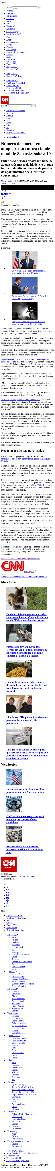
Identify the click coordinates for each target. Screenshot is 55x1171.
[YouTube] (7, 893)
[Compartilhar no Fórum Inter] (2, 203)
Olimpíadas (16, 1097)
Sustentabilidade (18, 1033)
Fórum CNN (11, 64)
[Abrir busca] (39, 7)
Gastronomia (17, 1146)
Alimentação (17, 1116)
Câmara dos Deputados (21, 979)
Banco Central (18, 1021)
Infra (8, 23)
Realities (15, 1075)
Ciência (9, 47)
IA (7, 127)
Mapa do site (11, 927)
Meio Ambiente (18, 998)
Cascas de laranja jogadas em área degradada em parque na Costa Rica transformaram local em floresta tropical (26, 686)
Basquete (15, 1099)
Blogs (8, 920)
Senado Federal (18, 981)
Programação (11, 73)
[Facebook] (7, 890)
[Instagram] (7, 895)
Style (8, 39)
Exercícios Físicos (19, 1119)
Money (9, 118)
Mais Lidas (8, 582)
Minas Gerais (17, 1008)
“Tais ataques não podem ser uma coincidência (20, 399)
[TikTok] (7, 903)
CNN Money (12, 31)
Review (9, 54)
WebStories (9, 764)
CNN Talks (11, 62)
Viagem (15, 1144)
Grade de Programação (16, 918)
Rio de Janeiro (18, 1006)
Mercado (15, 1016)
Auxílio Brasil (18, 1001)
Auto (8, 57)
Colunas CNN (12, 69)
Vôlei (14, 1102)
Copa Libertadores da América (25, 1094)
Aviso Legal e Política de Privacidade (22, 1153)
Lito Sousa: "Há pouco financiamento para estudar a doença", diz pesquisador (27, 720)
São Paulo (16, 1003)
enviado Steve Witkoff (34, 485)
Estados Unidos (18, 1043)
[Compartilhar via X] (4, 194)
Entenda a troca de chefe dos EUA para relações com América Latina (25, 791)
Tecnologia (11, 49)
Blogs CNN (11, 66)
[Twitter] (7, 887)
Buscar (9, 8)
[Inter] (8, 885)
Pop (8, 37)
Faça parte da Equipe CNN (17, 93)
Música (15, 1072)
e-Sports (15, 1109)
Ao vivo (9, 113)
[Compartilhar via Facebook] (2, 194)
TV (13, 1079)
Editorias (13, 935)
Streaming (16, 1077)
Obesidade (16, 1129)
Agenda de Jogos (19, 1085)
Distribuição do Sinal (15, 90)
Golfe (14, 1106)
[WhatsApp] (7, 906)
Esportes (10, 26)
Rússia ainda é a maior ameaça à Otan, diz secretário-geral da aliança (29, 297)
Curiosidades (17, 1139)
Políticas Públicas (19, 986)
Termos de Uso (12, 85)
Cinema (15, 1070)
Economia (10, 29)
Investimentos (17, 1018)
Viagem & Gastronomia (16, 52)
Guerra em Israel (19, 1040)
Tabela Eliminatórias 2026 (23, 1092)
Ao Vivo (15, 937)
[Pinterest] (7, 901)
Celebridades (17, 1067)
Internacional (11, 16)
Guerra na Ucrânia (19, 1038)
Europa (15, 1045)
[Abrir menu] (4, 2)
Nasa (14, 1134)
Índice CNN (17, 974)
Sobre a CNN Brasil (14, 1151)
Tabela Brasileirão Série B (23, 1089)
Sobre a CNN (12, 80)
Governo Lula (18, 976)
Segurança (16, 994)
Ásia (14, 1048)
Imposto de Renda (19, 1025)
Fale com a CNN (13, 88)
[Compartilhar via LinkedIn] (6, 194)
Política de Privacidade (16, 83)
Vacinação (16, 1121)
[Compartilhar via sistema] (2, 199)
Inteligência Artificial (15, 34)
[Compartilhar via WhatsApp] (8, 194)
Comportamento (13, 42)
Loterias (15, 1030)
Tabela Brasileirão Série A (23, 1087)
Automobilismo (18, 1104)
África (14, 1050)
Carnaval (15, 1065)
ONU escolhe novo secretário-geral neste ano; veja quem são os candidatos (25, 819)
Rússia (14, 1055)
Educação (10, 59)
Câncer (15, 1124)
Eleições (9, 13)
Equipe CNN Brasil (14, 76)
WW (8, 120)
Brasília (15, 1011)
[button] (27, 781)
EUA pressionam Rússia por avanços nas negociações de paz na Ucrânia (29, 272)
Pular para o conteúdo (15, 110)
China (14, 1057)
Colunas (9, 923)
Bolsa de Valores (19, 1023)
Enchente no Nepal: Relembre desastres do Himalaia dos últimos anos (24, 849)
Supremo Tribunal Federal (23, 984)
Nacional (10, 18)
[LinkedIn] (7, 898)
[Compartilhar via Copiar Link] (11, 194)
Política (9, 11)
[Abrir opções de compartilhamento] (6, 197)
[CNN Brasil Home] (15, 103)
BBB (14, 1062)
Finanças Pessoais (19, 1028)
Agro (8, 21)
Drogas (15, 1126)
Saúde (9, 45)
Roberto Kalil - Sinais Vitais (23, 1114)
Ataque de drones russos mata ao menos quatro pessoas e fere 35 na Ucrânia (28, 322)
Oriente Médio (18, 1052)
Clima (14, 996)
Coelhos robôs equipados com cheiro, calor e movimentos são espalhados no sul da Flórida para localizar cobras (27, 617)
